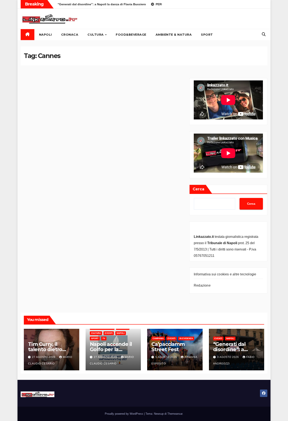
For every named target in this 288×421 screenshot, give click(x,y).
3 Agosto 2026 (228, 357)
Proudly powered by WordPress (124, 413)
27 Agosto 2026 (44, 357)
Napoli (45, 35)
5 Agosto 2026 (166, 357)
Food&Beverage (131, 35)
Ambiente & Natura (174, 35)
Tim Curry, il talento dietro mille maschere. (47, 349)
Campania (158, 338)
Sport (207, 35)
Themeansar (174, 413)
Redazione (202, 285)
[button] (264, 34)
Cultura (96, 35)
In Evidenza (186, 338)
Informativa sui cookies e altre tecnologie (225, 274)
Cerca (198, 189)
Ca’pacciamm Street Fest (168, 346)
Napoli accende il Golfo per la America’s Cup (111, 349)
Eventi (109, 333)
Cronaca (69, 35)
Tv (103, 338)
